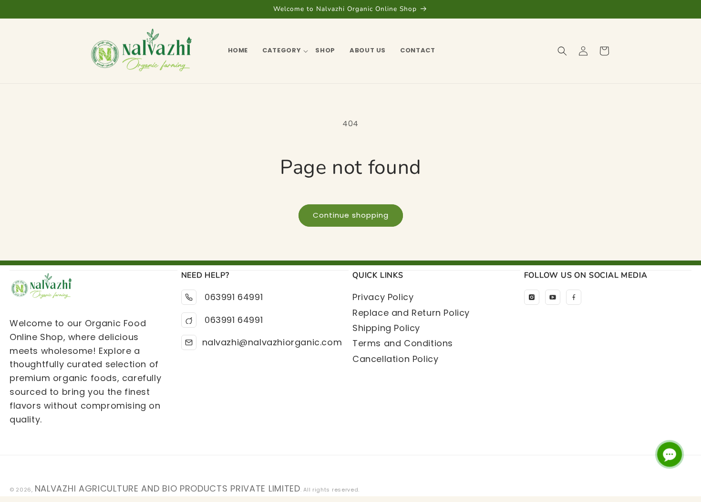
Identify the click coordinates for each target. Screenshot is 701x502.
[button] (281, 51)
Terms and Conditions (402, 343)
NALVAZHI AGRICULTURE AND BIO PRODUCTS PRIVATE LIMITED (167, 488)
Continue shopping (351, 215)
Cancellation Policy (395, 359)
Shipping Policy (386, 328)
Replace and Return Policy (411, 313)
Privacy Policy (382, 297)
